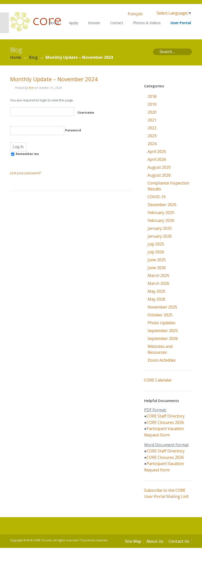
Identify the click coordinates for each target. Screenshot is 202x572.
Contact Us (178, 541)
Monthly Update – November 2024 (54, 79)
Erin (31, 88)
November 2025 (162, 307)
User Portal (180, 22)
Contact (116, 22)
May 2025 (156, 291)
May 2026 (156, 299)
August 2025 (159, 167)
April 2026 (157, 159)
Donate (94, 22)
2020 (152, 112)
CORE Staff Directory (166, 416)
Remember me (27, 154)
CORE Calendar (158, 380)
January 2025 (160, 228)
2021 (152, 120)
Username (85, 112)
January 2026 (160, 236)
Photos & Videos (147, 22)
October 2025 (160, 315)
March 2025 (158, 275)
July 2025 (156, 244)
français (135, 13)
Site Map (133, 541)
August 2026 (159, 175)
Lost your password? (25, 173)
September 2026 (163, 338)
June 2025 (157, 260)
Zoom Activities (162, 360)
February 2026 (161, 220)
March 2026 (158, 283)
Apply (73, 22)
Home (15, 57)
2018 (152, 96)
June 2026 (157, 267)
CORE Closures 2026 (165, 422)
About (54, 22)
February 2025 (161, 212)
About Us (154, 541)
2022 (152, 128)
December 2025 (162, 204)
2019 (152, 104)
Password (72, 130)
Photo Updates (161, 322)
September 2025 (163, 330)
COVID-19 (157, 197)
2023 (152, 136)
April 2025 (157, 151)
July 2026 (156, 252)
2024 (152, 143)
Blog (33, 57)
